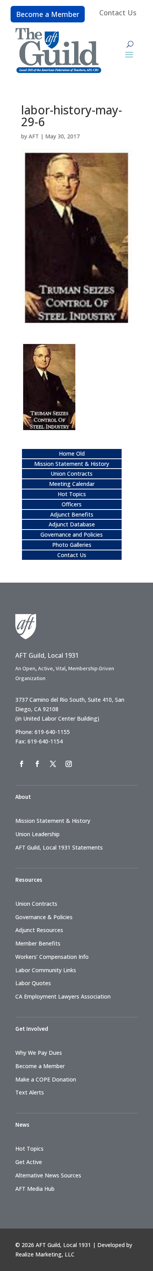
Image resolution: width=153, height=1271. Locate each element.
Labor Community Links (45, 970)
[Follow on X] (53, 764)
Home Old (72, 453)
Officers (72, 504)
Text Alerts (29, 1092)
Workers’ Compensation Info (52, 956)
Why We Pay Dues (38, 1052)
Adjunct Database (72, 524)
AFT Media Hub (35, 1188)
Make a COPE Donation (45, 1079)
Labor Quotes (33, 983)
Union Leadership (37, 834)
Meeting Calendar (72, 483)
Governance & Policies (44, 917)
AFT (34, 136)
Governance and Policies (71, 534)
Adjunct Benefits (71, 514)
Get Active (28, 1162)
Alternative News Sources (48, 1175)
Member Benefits (37, 943)
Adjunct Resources (39, 930)
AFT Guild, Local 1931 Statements (59, 847)
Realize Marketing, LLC (45, 1254)
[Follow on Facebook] (21, 764)
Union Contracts (72, 473)
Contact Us (118, 12)
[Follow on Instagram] (68, 764)
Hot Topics (72, 494)
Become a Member (47, 14)
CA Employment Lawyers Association (63, 996)
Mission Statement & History (71, 463)
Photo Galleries (71, 544)
